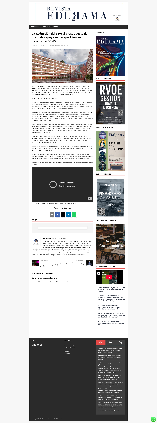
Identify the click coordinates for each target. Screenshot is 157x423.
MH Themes (59, 419)
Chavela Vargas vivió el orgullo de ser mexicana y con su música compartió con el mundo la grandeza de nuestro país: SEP (110, 397)
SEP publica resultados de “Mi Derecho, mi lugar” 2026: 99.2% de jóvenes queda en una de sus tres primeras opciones (110, 364)
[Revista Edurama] (78, 24)
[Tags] (110, 342)
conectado (48, 282)
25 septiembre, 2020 (39, 45)
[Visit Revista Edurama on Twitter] (38, 345)
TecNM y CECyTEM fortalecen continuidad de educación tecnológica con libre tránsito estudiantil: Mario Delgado (110, 350)
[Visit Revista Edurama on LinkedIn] (35, 345)
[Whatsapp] (74, 214)
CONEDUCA (51, 45)
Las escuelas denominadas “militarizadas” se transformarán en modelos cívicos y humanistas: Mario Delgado (110, 384)
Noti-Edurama (61, 45)
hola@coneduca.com (69, 348)
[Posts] (101, 342)
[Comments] (120, 342)
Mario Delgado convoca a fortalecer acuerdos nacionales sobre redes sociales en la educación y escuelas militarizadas (109, 409)
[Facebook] (57, 214)
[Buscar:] (62, 228)
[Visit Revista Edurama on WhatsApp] (33, 345)
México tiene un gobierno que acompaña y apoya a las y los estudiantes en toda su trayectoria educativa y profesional (109, 377)
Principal (34, 27)
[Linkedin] (68, 214)
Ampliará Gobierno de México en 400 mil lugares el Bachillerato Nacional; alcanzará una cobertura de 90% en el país (109, 370)
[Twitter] (63, 214)
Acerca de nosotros (50, 27)
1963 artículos (62, 238)
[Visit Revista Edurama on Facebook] (41, 345)
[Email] (52, 214)
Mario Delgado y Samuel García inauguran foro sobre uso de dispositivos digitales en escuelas (109, 357)
